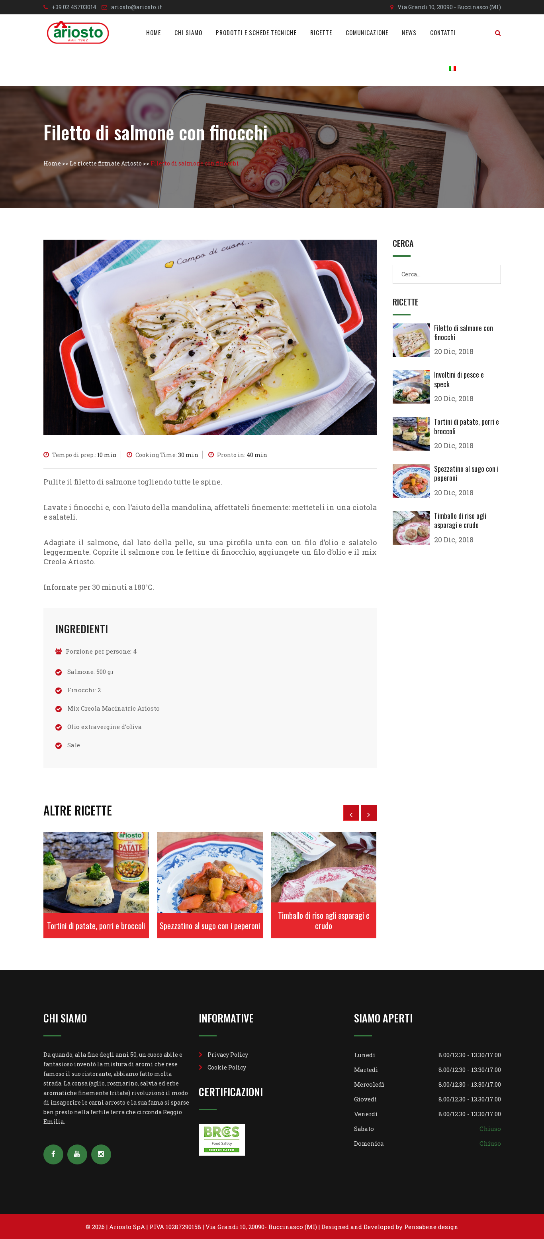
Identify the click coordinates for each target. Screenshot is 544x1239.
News (409, 32)
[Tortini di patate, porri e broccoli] (413, 434)
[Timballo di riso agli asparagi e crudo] (413, 528)
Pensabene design (431, 1227)
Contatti (443, 32)
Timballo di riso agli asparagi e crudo (324, 920)
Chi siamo (188, 32)
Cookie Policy (226, 1067)
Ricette (321, 32)
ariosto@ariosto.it (136, 7)
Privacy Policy (227, 1054)
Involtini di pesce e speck (459, 379)
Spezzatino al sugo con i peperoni (210, 925)
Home (153, 32)
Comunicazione (367, 32)
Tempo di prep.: (84, 455)
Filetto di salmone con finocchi (463, 332)
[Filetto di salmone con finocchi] (413, 340)
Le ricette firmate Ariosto (106, 163)
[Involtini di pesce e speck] (413, 387)
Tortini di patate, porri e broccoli (96, 925)
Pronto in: (242, 455)
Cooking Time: (166, 455)
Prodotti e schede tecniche (256, 32)
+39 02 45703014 (74, 7)
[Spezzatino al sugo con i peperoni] (413, 481)
